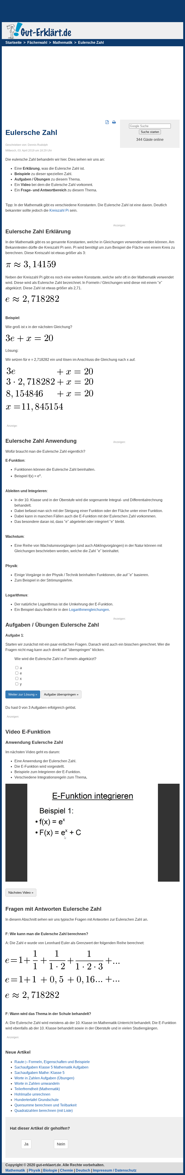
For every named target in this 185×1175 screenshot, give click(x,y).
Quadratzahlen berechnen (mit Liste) (43, 1110)
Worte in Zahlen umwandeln (37, 1083)
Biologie (50, 1170)
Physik (34, 1170)
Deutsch (83, 1170)
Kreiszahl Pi (59, 210)
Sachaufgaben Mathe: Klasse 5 (39, 1073)
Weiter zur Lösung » (22, 694)
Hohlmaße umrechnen (32, 1094)
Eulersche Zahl (91, 42)
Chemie (66, 1170)
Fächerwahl (37, 42)
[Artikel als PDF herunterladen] (107, 122)
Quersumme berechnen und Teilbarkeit (45, 1105)
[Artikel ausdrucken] (114, 122)
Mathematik (62, 42)
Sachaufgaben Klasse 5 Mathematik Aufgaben (51, 1067)
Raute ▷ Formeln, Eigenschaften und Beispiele (52, 1062)
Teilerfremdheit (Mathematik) (37, 1089)
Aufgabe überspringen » (61, 694)
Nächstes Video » (20, 892)
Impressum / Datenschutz (114, 1170)
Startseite (13, 42)
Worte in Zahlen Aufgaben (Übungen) (44, 1078)
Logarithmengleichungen (89, 610)
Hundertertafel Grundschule (36, 1100)
